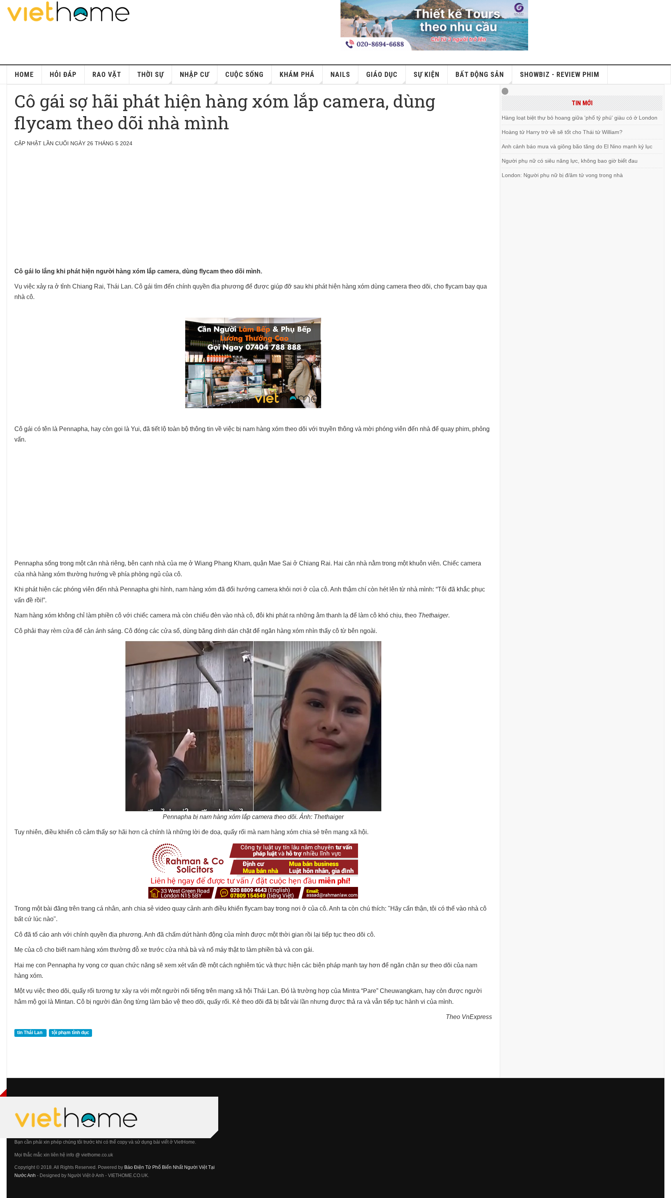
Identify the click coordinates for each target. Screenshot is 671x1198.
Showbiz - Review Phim (560, 74)
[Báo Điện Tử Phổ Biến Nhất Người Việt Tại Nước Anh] (69, 11)
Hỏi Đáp (63, 74)
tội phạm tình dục (70, 1033)
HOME (24, 74)
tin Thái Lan (30, 1033)
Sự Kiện (427, 74)
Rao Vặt (106, 74)
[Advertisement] (247, 211)
